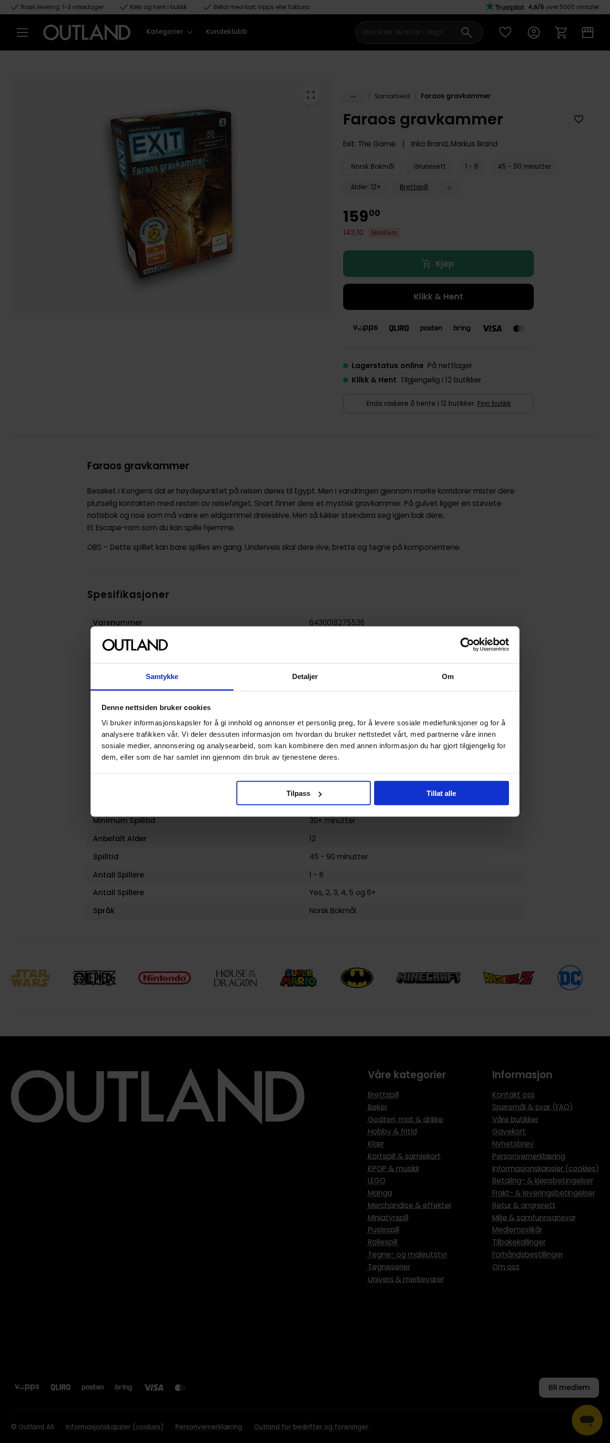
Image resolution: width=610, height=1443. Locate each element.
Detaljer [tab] (305, 676)
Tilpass (298, 793)
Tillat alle (441, 793)
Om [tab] (448, 676)
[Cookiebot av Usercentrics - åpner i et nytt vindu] (467, 645)
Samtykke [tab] (162, 676)
